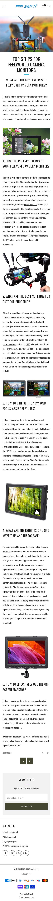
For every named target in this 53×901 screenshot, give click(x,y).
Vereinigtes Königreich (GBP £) (25, 868)
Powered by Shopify (26, 894)
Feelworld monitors (16, 235)
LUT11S (9, 451)
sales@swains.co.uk (10, 832)
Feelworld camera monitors (13, 96)
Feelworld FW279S (26, 582)
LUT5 (28, 344)
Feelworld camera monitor (40, 118)
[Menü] (4, 6)
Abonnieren (26, 806)
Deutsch (25, 873)
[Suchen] (48, 5)
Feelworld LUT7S (30, 204)
